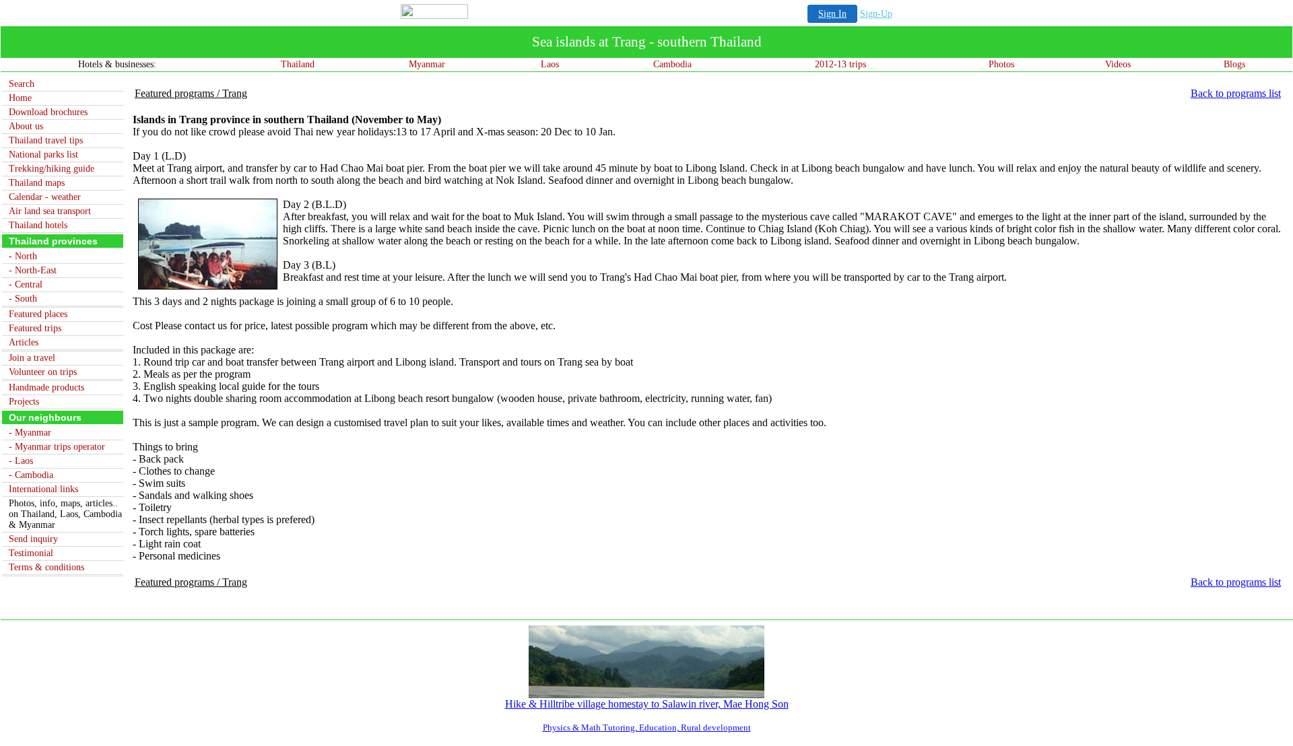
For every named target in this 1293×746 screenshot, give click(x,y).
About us (26, 126)
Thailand (297, 64)
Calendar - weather (45, 197)
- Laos (21, 461)
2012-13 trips (840, 64)
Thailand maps (37, 183)
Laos (550, 64)
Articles (23, 342)
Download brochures (48, 112)
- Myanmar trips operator (57, 447)
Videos (1118, 64)
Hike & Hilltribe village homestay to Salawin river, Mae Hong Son (647, 704)
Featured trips (35, 328)
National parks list (43, 154)
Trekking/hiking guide (51, 169)
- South (23, 299)
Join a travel (32, 358)
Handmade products (46, 387)
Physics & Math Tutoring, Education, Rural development (647, 727)
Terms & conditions (46, 567)
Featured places (38, 314)
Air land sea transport (50, 211)
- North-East (33, 270)
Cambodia (672, 64)
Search (21, 84)
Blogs (1234, 64)
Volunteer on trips (43, 372)
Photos (1001, 64)
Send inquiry (33, 539)
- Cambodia (31, 475)
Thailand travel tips (46, 140)
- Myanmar (30, 433)
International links (43, 489)
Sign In (832, 14)
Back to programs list (1236, 93)
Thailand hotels (38, 225)
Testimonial (31, 553)
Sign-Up (876, 14)
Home (20, 98)
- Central (25, 284)
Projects (24, 402)
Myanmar (427, 64)
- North (23, 256)
